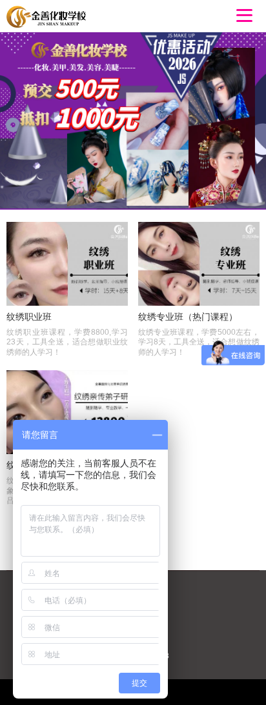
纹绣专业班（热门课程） (188, 316)
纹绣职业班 (29, 316)
